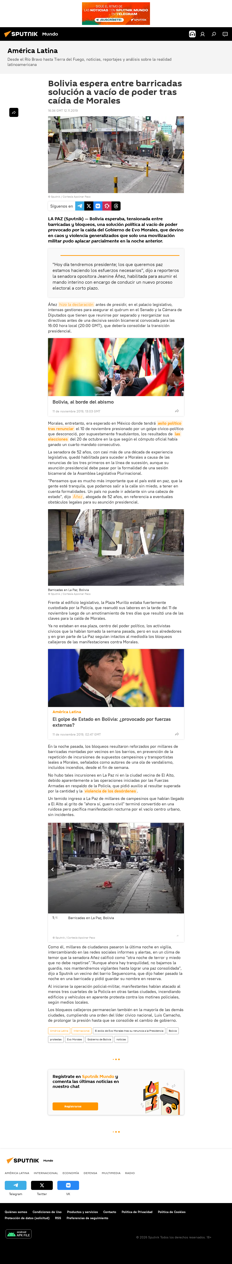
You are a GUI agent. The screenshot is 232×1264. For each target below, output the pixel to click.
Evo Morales (74, 1039)
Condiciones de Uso (47, 1212)
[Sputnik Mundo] (22, 38)
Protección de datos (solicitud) (27, 1218)
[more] (176, 410)
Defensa (90, 1173)
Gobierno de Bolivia (99, 1039)
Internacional (81, 1030)
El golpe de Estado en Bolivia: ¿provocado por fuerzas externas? (112, 722)
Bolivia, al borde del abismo (83, 402)
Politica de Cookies (172, 1212)
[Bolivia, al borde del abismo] (116, 367)
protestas (56, 1039)
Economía (71, 1173)
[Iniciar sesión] (202, 34)
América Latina (67, 712)
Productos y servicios (82, 1212)
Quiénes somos (16, 1212)
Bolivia (173, 1030)
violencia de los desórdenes (110, 791)
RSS (58, 1218)
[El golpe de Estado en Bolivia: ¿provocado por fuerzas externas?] (116, 678)
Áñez (77, 496)
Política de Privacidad (137, 1212)
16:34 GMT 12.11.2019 (63, 111)
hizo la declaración (76, 304)
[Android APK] (18, 1234)
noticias (121, 1039)
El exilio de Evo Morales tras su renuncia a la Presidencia (129, 1030)
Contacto (109, 1212)
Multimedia (111, 1173)
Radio (130, 1173)
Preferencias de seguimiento (87, 1218)
